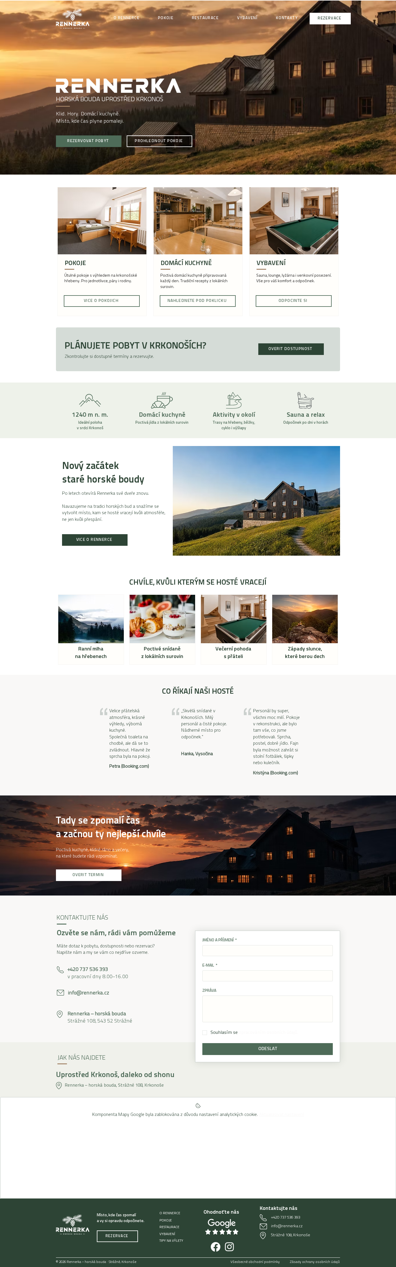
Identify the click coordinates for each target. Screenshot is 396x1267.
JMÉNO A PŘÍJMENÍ (219, 940)
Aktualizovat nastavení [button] (281, 1114)
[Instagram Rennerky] (229, 1247)
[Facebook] (215, 1247)
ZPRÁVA (209, 991)
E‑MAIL (209, 965)
